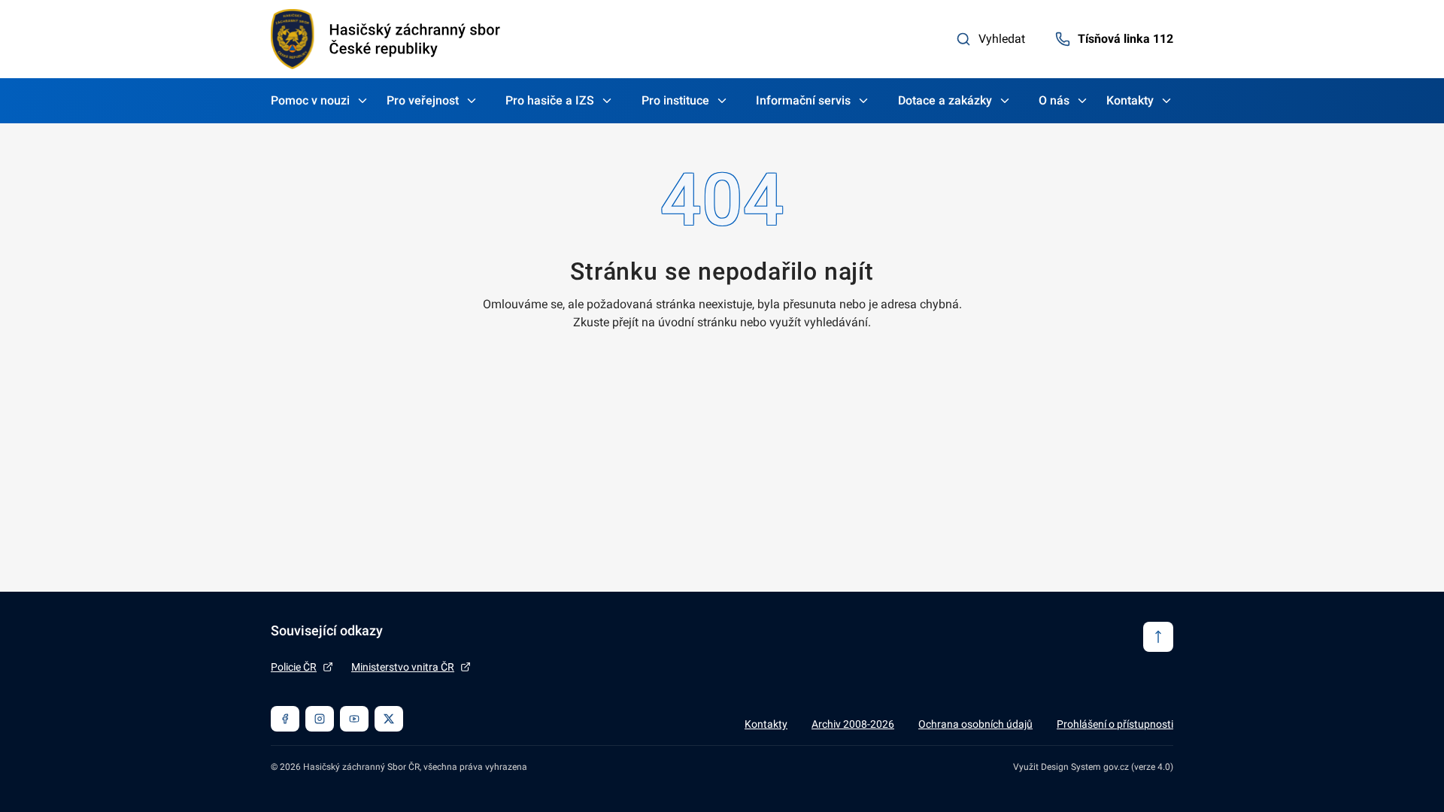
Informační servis (803, 100)
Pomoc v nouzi (310, 100)
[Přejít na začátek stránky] (1158, 637)
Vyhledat (1001, 39)
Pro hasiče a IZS (549, 100)
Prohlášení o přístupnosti (1115, 724)
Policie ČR (294, 667)
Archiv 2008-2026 (852, 724)
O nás (1054, 100)
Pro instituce (675, 100)
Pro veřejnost (423, 100)
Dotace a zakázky (945, 100)
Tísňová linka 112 (1125, 39)
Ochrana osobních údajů (975, 724)
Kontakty (1130, 100)
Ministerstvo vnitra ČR (402, 667)
